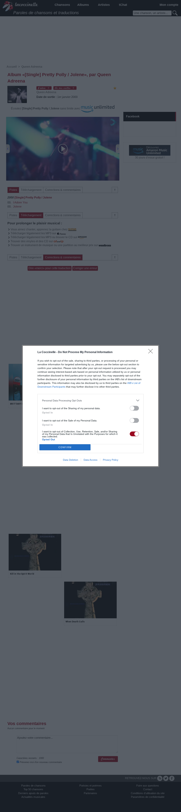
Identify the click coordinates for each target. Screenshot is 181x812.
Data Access (90, 459)
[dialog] (90, 406)
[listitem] (90, 400)
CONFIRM (65, 447)
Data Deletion (70, 459)
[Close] (151, 352)
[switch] (134, 408)
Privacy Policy (110, 459)
